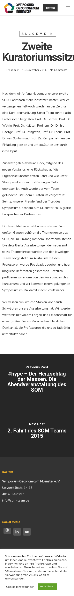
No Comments (58, 70)
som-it (14, 70)
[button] (68, 8)
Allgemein (38, 33)
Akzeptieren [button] (47, 586)
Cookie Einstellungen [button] (20, 587)
